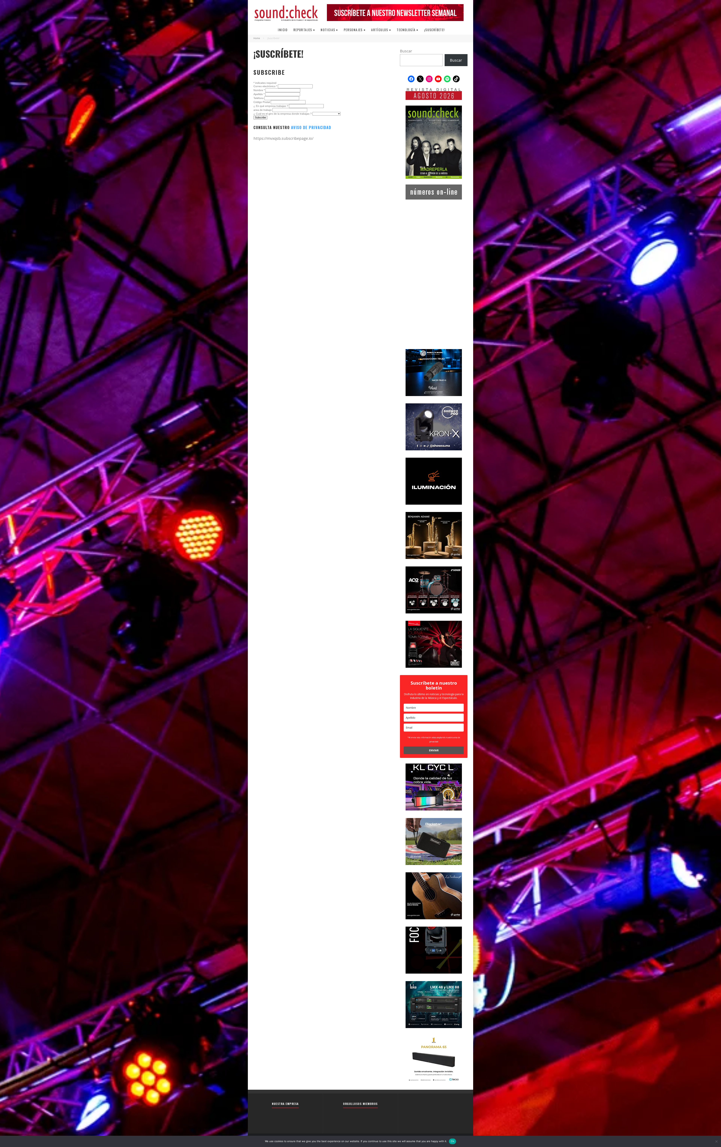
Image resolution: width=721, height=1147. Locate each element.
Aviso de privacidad (311, 127)
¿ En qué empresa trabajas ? (271, 105)
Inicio (283, 30)
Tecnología (406, 30)
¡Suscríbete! (434, 30)
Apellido (259, 94)
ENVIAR (434, 750)
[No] (716, 1141)
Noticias (328, 30)
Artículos (379, 30)
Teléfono (258, 98)
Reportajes (302, 30)
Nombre (259, 90)
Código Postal (262, 102)
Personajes (353, 30)
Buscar (406, 51)
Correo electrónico (265, 86)
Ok (452, 1141)
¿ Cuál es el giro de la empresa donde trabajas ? (282, 113)
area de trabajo (262, 109)
